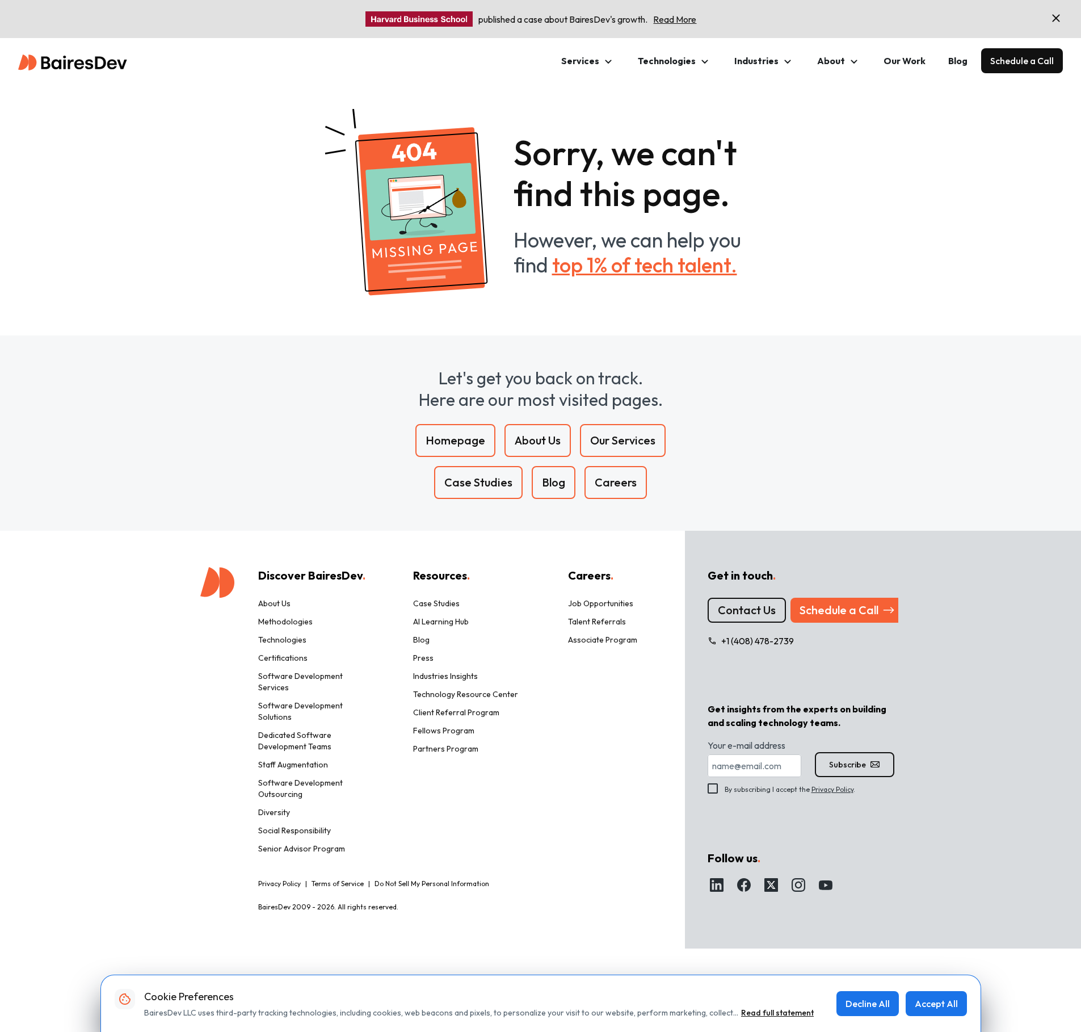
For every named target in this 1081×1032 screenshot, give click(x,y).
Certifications (283, 658)
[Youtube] (826, 885)
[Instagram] (798, 885)
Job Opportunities (600, 603)
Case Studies (436, 603)
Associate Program (602, 640)
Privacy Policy (832, 789)
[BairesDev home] (72, 60)
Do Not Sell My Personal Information (432, 883)
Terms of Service (338, 883)
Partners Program (445, 749)
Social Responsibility (294, 830)
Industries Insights (445, 676)
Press (423, 658)
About (831, 60)
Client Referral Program (456, 712)
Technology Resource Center (465, 694)
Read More (674, 19)
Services (580, 60)
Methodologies (285, 621)
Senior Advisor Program (301, 849)
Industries (756, 60)
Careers (590, 575)
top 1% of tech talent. (644, 265)
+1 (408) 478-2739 (757, 641)
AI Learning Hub (441, 621)
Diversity (274, 812)
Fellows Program (443, 730)
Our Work (905, 60)
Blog (958, 60)
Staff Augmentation (293, 765)
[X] (771, 885)
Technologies (667, 60)
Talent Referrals (597, 621)
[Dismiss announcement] (1056, 18)
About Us (274, 603)
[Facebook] (744, 885)
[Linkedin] (717, 885)
